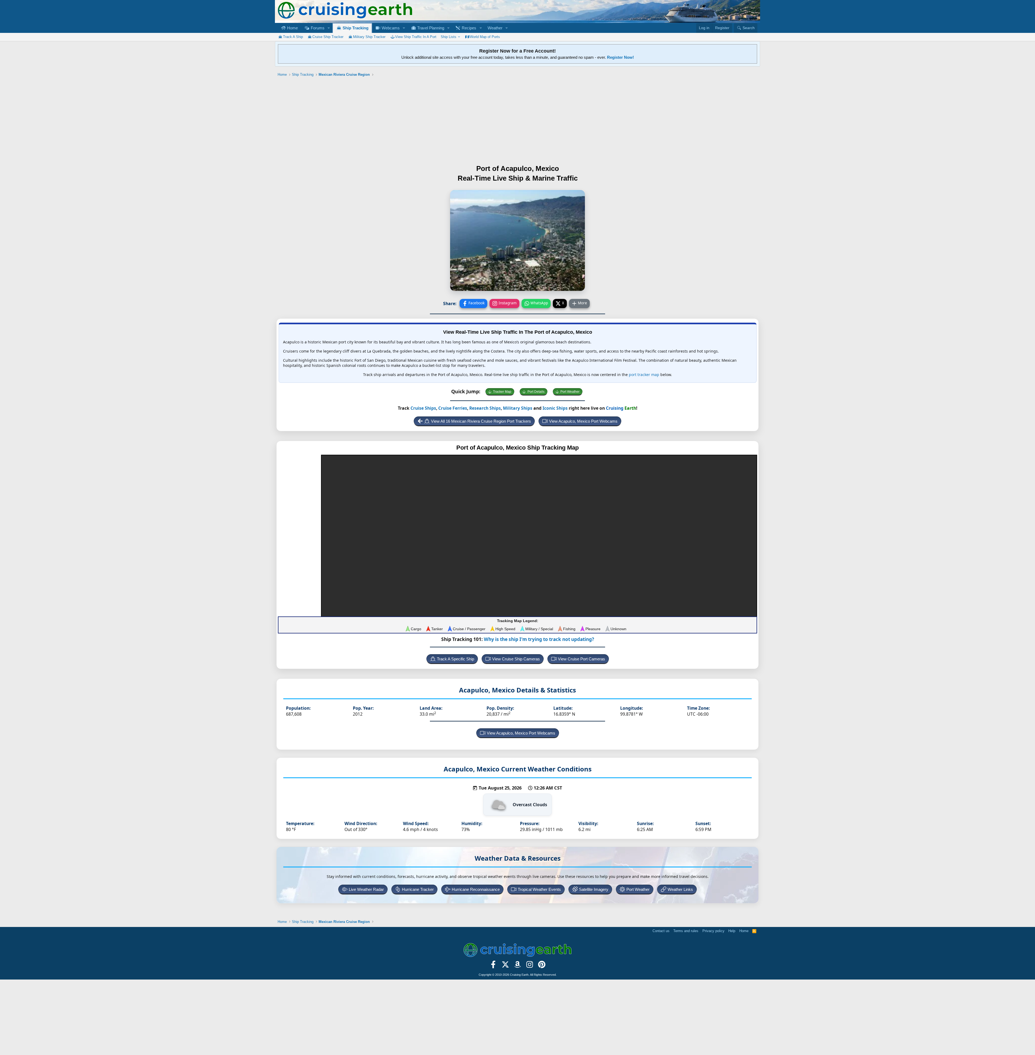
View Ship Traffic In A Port (415, 37)
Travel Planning (430, 28)
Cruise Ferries (452, 408)
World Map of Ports (485, 37)
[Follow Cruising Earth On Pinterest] (542, 966)
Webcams (390, 28)
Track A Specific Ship (455, 659)
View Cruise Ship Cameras (516, 659)
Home (292, 28)
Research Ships (485, 408)
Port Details (535, 392)
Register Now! (620, 57)
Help (731, 931)
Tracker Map (502, 392)
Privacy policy (713, 931)
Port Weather (569, 392)
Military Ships (517, 408)
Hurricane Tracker (418, 889)
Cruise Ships (423, 408)
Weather (495, 28)
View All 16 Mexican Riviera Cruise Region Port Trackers (481, 421)
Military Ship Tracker (369, 37)
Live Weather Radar (366, 889)
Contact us (661, 931)
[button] (328, 28)
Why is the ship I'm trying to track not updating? (539, 639)
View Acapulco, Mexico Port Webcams (583, 421)
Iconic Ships (555, 408)
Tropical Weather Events (539, 889)
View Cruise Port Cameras (581, 659)
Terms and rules (685, 931)
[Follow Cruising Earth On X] (505, 966)
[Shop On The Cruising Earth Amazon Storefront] (518, 966)
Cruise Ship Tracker (327, 37)
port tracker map (644, 374)
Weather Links (680, 889)
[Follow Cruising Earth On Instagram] (529, 966)
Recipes (468, 28)
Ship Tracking (354, 28)
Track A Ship (293, 37)
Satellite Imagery (593, 889)
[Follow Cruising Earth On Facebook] (493, 966)
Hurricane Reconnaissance (476, 889)
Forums (317, 28)
